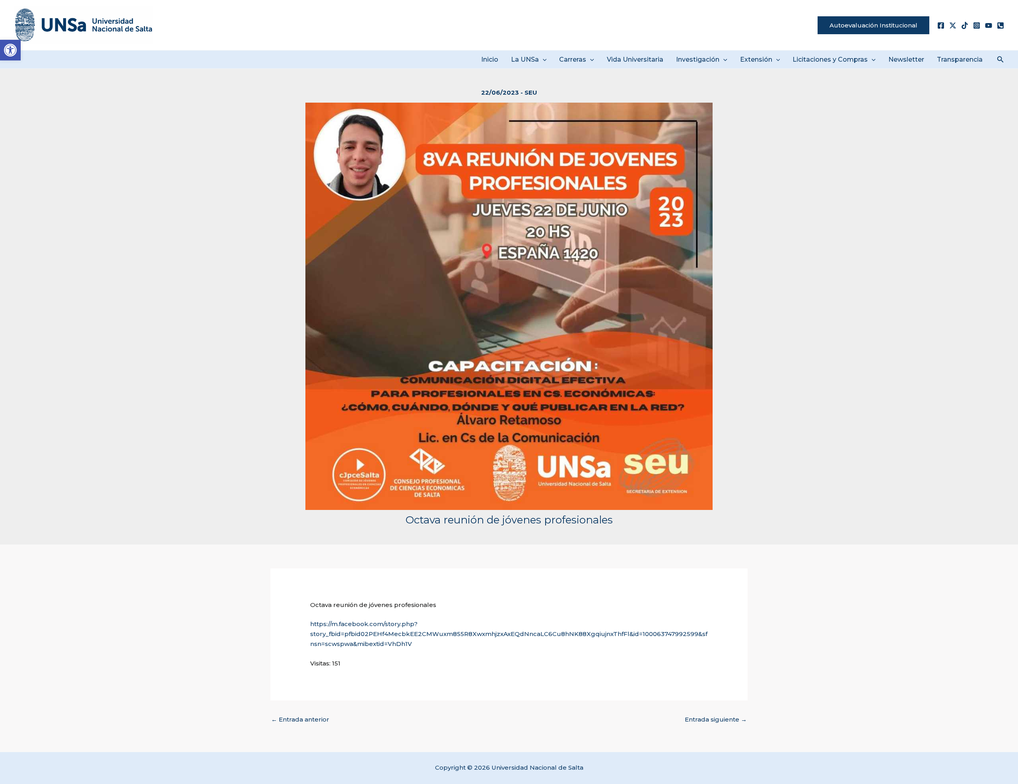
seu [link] (531, 92)
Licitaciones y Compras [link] (830, 59)
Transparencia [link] (960, 59)
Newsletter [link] (906, 59)
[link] (10, 50)
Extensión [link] (756, 59)
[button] (543, 59)
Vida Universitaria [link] (635, 59)
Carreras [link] (572, 59)
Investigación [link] (697, 59)
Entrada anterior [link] (300, 719)
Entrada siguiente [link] (716, 719)
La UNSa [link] (525, 59)
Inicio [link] (489, 59)
